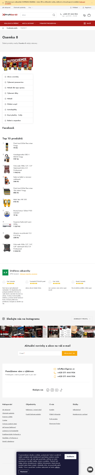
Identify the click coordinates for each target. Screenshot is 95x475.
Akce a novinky (13, 77)
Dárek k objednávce (8, 441)
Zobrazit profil (81, 319)
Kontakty (51, 410)
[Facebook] (47, 390)
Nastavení (23, 472)
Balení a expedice (14, 120)
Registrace (88, 7)
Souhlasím (70, 457)
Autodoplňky (12, 110)
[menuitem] (11, 23)
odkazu (57, 467)
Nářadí (9, 99)
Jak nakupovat (6, 7)
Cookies (4, 420)
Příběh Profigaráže (54, 414)
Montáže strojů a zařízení (80, 414)
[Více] (87, 23)
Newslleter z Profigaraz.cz (10, 438)
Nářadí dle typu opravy (15, 88)
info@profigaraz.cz (66, 369)
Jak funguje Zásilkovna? (9, 427)
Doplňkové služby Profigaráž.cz (11, 434)
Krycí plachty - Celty (14, 115)
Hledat (53, 15)
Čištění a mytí (12, 104)
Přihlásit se (69, 353)
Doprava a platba (7, 417)
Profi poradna (53, 419)
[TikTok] (61, 390)
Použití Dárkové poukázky (33, 414)
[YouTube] (56, 390)
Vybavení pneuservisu (15, 82)
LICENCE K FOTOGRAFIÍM (10, 431)
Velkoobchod (77, 410)
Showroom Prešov (54, 424)
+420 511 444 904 (70, 14)
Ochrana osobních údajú (9, 424)
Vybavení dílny (12, 93)
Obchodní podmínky (20, 7)
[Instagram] (52, 390)
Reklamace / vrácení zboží (33, 410)
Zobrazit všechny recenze (28, 274)
